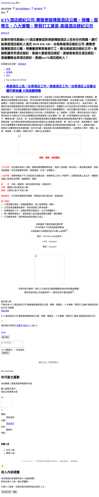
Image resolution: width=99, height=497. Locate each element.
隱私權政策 (64, 461)
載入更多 (5, 337)
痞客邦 (19, 325)
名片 (8, 75)
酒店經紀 (5, 311)
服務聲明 (74, 461)
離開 (14, 492)
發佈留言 (5, 353)
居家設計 (22, 64)
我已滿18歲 (6, 492)
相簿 (8, 69)
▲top (3, 332)
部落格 (9, 72)
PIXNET (30, 461)
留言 (25, 325)
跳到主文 (5, 33)
